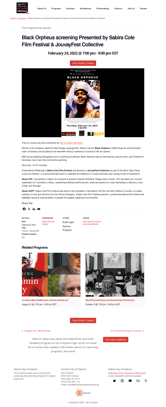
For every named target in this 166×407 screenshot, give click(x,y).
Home (12, 18)
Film (23, 237)
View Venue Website (90, 224)
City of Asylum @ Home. (72, 142)
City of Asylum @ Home (92, 221)
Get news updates (115, 339)
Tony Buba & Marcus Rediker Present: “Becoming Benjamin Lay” (45, 300)
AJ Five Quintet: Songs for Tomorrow (126, 330)
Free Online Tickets (83, 63)
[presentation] (51, 275)
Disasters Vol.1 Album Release (37, 330)
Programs (21, 18)
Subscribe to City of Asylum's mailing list (126, 373)
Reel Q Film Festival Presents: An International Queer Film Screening (110, 300)
